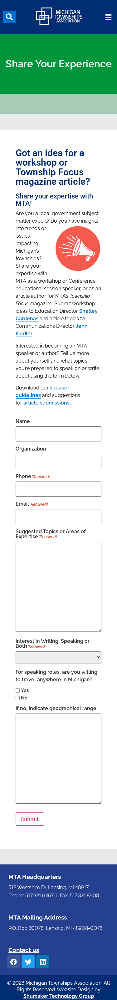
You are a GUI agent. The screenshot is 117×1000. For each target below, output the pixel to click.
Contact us (23, 949)
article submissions (46, 403)
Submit (30, 819)
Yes (25, 690)
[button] (9, 17)
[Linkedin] (42, 961)
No (24, 698)
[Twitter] (28, 961)
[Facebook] (13, 961)
